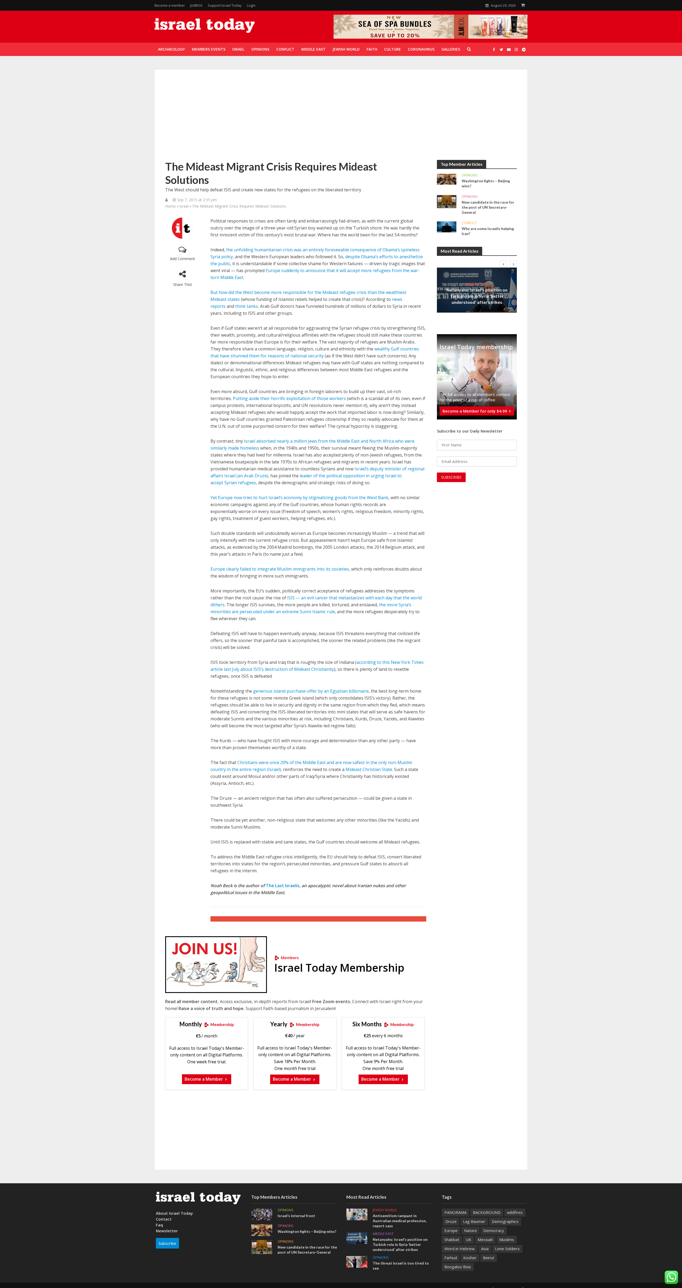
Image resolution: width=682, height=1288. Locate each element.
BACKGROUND (487, 1212)
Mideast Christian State (369, 769)
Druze (451, 1221)
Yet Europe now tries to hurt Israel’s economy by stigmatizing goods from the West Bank (299, 497)
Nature (470, 1230)
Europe (451, 1230)
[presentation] (503, 264)
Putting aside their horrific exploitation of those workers (289, 398)
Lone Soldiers (507, 1248)
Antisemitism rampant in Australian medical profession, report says (400, 1220)
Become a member (170, 5)
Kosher (470, 1257)
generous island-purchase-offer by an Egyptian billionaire (311, 691)
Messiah (485, 1239)
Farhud (450, 1257)
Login (251, 5)
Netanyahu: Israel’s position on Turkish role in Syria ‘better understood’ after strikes (477, 296)
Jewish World (385, 1210)
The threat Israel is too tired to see (401, 1265)
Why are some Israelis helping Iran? (488, 231)
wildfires (515, 1212)
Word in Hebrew (459, 1248)
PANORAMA (455, 1212)
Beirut (488, 1257)
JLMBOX (196, 5)
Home (170, 206)
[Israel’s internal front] (261, 1214)
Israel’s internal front (296, 1215)
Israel (184, 206)
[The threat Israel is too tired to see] (356, 1261)
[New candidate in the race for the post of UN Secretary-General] (446, 201)
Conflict (469, 223)
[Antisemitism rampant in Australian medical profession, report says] (356, 1214)
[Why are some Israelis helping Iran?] (446, 226)
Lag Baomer (474, 1221)
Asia (485, 1248)
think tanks (246, 306)
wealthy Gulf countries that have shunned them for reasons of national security (314, 352)
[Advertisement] (341, 120)
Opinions (470, 175)
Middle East (477, 283)
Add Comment (182, 258)
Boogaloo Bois (457, 1266)
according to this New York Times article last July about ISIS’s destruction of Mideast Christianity (317, 665)
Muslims (506, 1239)
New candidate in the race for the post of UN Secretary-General (488, 207)
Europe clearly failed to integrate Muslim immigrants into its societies (279, 569)
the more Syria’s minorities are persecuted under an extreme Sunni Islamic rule (310, 608)
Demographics (505, 1221)
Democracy (493, 1230)
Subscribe (167, 1243)
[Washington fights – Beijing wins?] (446, 178)
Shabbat (451, 1239)
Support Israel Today (225, 5)
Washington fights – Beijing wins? (486, 183)
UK (468, 1239)
